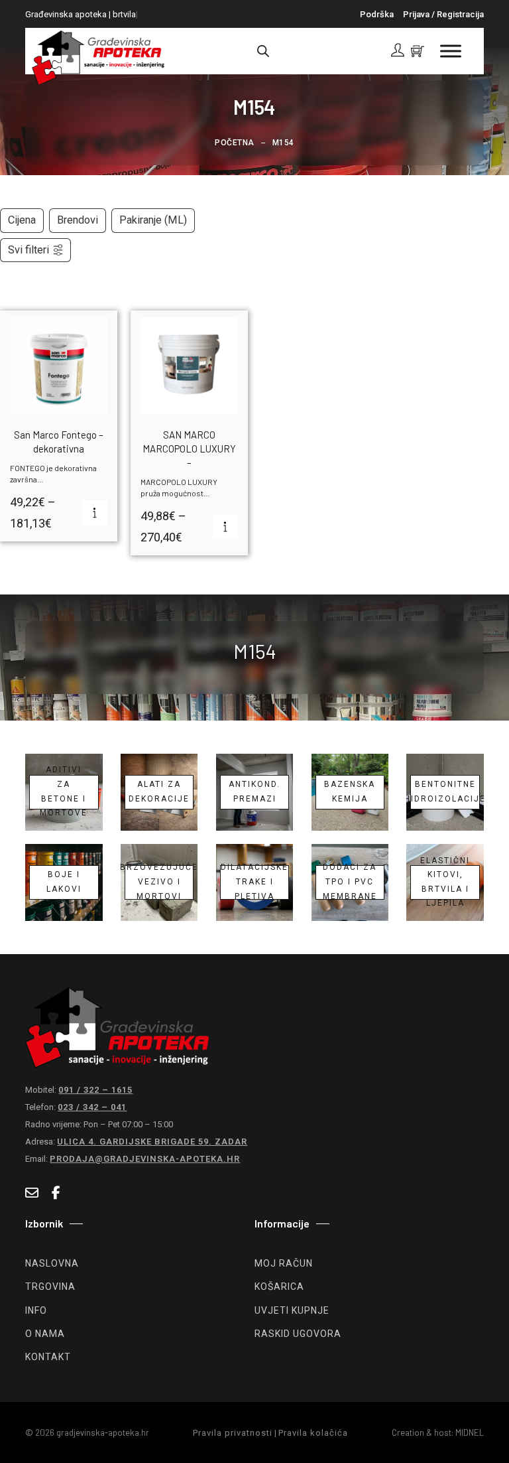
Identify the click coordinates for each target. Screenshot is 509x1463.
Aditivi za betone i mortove (63, 792)
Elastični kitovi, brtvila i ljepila (445, 882)
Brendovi (77, 220)
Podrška (377, 14)
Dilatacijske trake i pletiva (254, 882)
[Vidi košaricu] (417, 51)
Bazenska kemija (349, 791)
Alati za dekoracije (159, 791)
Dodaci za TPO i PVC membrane (350, 882)
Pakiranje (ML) (153, 220)
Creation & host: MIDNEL (438, 1432)
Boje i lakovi (64, 882)
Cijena (22, 220)
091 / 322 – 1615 (95, 1090)
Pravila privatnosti (232, 1433)
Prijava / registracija (443, 14)
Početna (234, 142)
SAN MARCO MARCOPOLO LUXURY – (189, 448)
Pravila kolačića (313, 1433)
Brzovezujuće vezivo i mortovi (159, 882)
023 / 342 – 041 (92, 1107)
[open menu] (451, 51)
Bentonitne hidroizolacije (445, 791)
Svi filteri (28, 250)
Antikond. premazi (254, 791)
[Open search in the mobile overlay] (263, 51)
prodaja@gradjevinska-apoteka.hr (145, 1159)
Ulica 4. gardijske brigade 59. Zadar (152, 1142)
